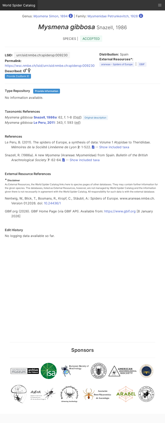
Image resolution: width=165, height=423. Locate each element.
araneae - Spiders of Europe (117, 64)
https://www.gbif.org (120, 211)
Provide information (46, 91)
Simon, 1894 (50, 16)
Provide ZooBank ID (18, 76)
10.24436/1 (52, 203)
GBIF (142, 64)
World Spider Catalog (18, 5)
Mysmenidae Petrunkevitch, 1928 (113, 16)
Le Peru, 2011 (44, 122)
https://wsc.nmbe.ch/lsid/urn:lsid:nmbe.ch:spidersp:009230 (50, 66)
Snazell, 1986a (45, 117)
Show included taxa (114, 147)
